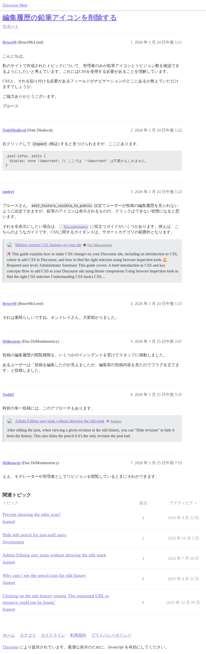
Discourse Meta (15, 5)
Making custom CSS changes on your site (48, 245)
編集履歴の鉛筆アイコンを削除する (60, 17)
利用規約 (78, 635)
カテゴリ (28, 635)
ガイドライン (53, 635)
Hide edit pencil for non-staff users (34, 534)
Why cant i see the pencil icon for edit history (44, 575)
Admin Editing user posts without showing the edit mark (60, 421)
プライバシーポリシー (111, 635)
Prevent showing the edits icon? (32, 514)
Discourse (11, 647)
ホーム (9, 635)
